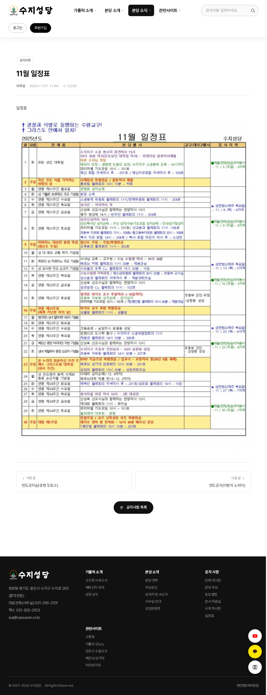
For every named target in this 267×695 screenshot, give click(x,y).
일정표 (209, 616)
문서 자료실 (213, 601)
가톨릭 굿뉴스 (95, 644)
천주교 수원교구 (96, 651)
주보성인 (151, 587)
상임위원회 (152, 608)
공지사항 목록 (136, 507)
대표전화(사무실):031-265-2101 (33, 603)
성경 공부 (92, 594)
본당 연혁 (151, 580)
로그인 (17, 28)
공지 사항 (212, 572)
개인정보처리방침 (247, 685)
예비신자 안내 (95, 587)
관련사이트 (168, 10)
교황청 (90, 637)
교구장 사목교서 (96, 580)
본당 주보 (211, 587)
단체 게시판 (213, 580)
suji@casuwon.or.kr (24, 617)
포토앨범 (211, 594)
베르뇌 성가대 (95, 658)
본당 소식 (139, 10)
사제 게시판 (213, 608)
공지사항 (25, 60)
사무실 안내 (153, 601)
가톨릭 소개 (83, 10)
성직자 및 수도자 (156, 594)
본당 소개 (112, 10)
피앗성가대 (93, 665)
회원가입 (40, 28)
